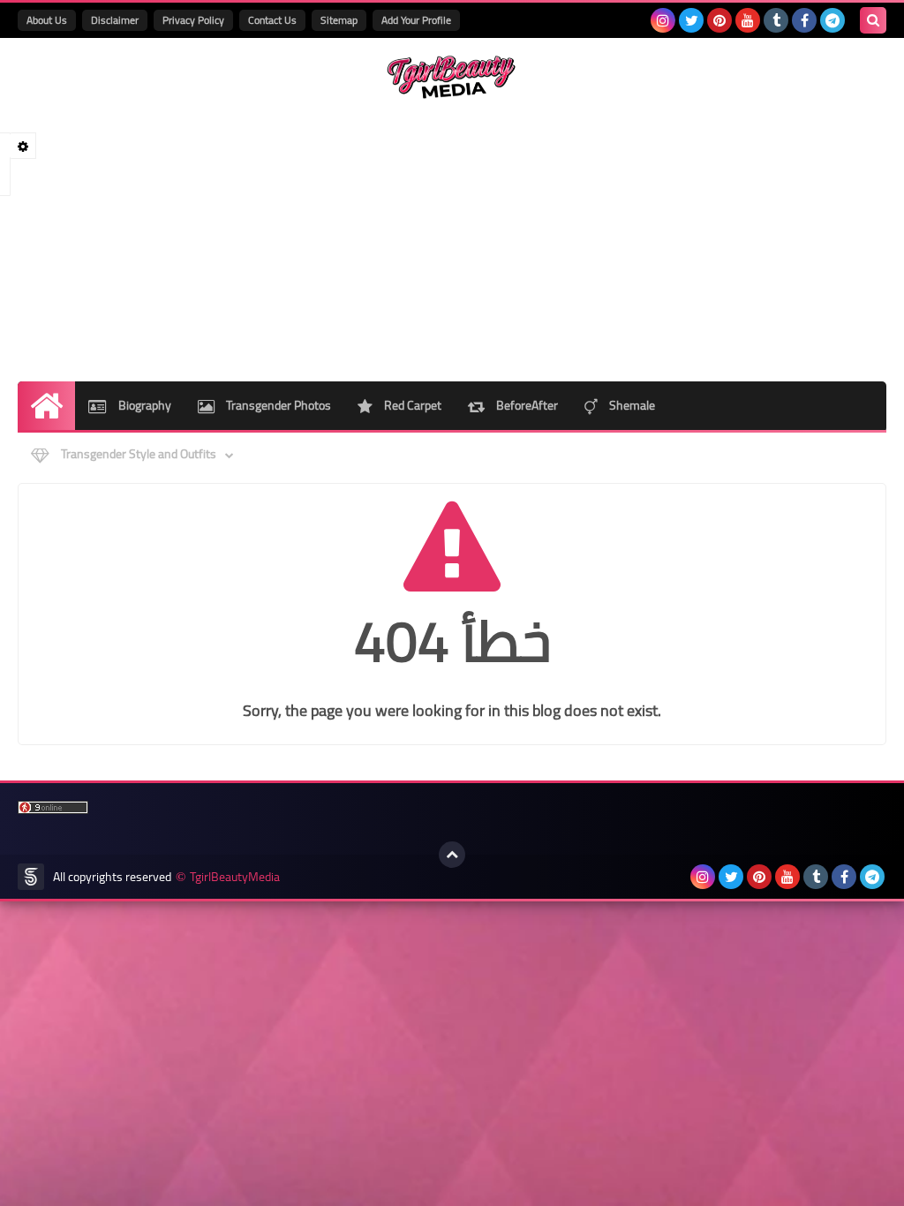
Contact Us (272, 20)
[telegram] (832, 20)
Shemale (630, 405)
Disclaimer (115, 20)
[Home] (46, 405)
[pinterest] (719, 20)
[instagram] (663, 20)
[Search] (873, 20)
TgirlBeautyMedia (235, 877)
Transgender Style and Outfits (137, 453)
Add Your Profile (416, 20)
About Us (46, 20)
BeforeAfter (525, 405)
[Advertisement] (452, 240)
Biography (143, 405)
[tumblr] (776, 20)
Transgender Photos (277, 405)
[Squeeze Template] (31, 876)
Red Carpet (411, 405)
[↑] (452, 854)
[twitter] (691, 20)
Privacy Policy (193, 20)
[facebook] (804, 20)
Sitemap (339, 20)
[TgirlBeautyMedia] (452, 77)
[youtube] (747, 20)
